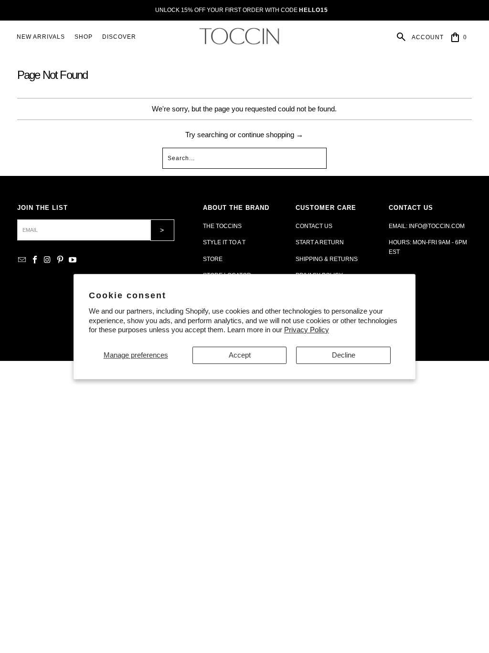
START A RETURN (320, 242)
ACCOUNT (428, 37)
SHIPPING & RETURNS (327, 259)
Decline (343, 355)
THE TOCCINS (222, 226)
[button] (83, 37)
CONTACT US (314, 226)
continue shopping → (270, 135)
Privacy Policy (306, 330)
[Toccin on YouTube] (73, 260)
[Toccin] (240, 37)
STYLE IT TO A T (224, 242)
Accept (240, 355)
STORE (213, 259)
